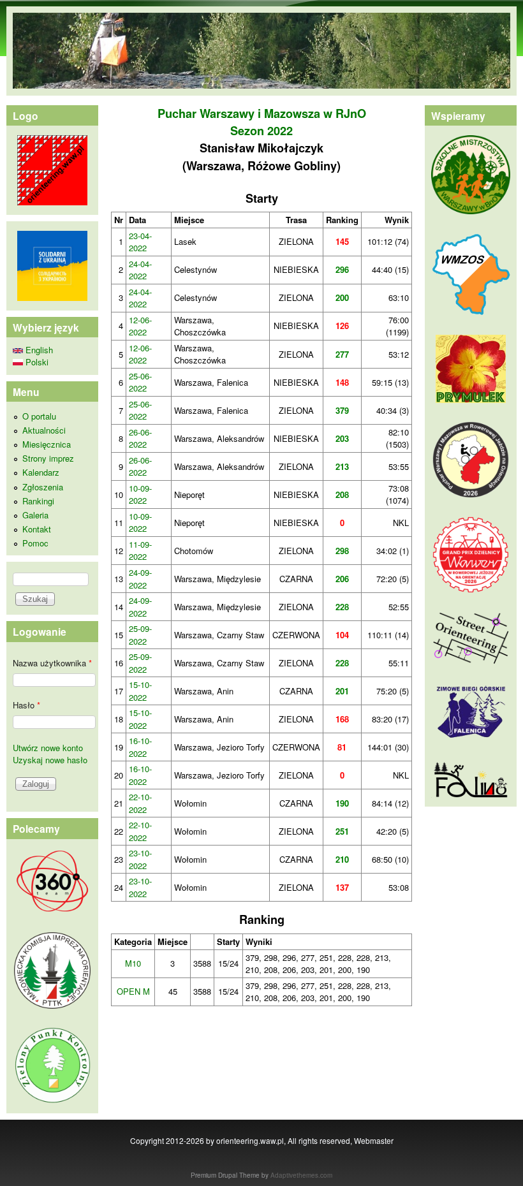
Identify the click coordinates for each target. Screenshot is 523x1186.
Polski (35, 362)
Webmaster (374, 1140)
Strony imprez (48, 458)
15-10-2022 (140, 690)
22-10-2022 (140, 803)
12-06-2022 (140, 326)
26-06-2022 (140, 438)
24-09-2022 (140, 578)
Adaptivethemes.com (301, 1175)
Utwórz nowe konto (48, 748)
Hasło (26, 705)
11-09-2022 (140, 550)
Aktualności (44, 430)
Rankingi (38, 501)
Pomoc (35, 543)
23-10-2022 (140, 859)
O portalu (39, 416)
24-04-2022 (140, 270)
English (38, 350)
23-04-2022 (140, 242)
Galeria (35, 515)
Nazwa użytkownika (52, 663)
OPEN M (133, 991)
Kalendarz (40, 472)
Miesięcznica (46, 444)
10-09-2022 (140, 494)
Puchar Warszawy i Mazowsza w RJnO (262, 113)
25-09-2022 (140, 634)
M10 (133, 963)
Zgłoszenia (42, 487)
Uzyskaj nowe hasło (50, 760)
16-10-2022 (140, 747)
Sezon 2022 (261, 130)
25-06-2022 (140, 382)
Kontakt (36, 529)
